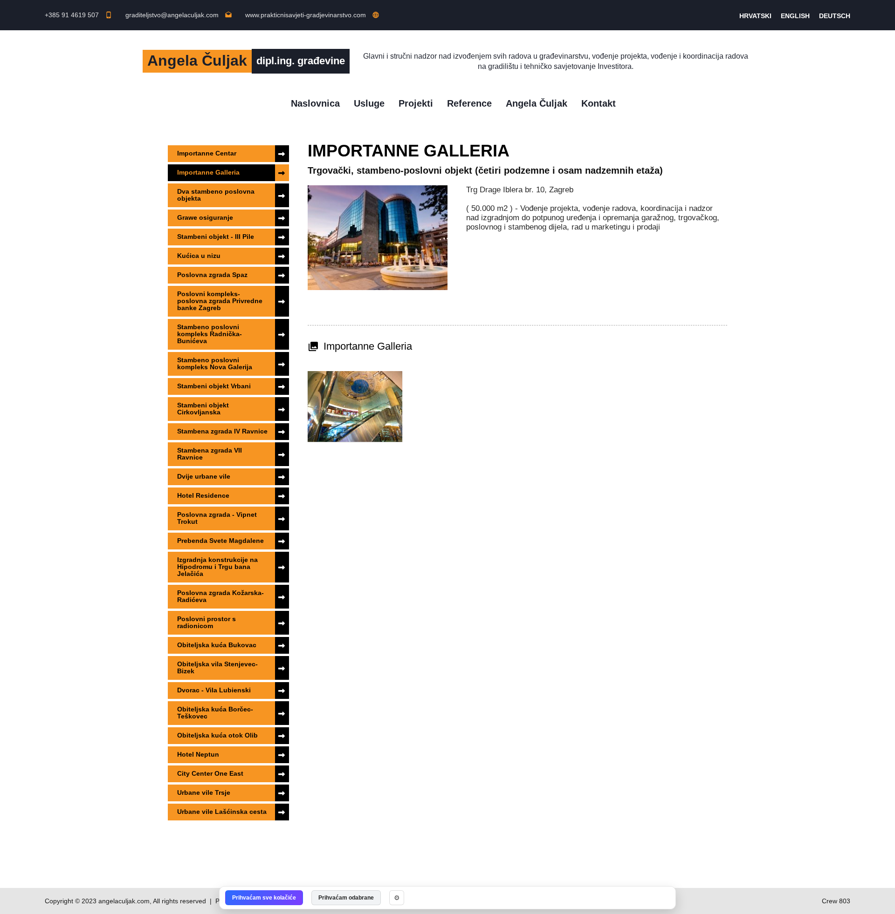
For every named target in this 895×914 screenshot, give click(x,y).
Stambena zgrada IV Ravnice (222, 431)
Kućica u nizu (198, 255)
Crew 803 (836, 901)
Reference (469, 103)
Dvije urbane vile (203, 476)
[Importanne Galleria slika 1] (355, 406)
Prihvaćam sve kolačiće (264, 897)
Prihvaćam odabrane (346, 897)
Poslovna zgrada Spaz (212, 274)
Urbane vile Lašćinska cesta (222, 811)
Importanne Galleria (208, 172)
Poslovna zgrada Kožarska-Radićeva (220, 596)
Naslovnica (315, 103)
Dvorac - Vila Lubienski (214, 690)
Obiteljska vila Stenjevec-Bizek (217, 667)
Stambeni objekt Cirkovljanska (203, 408)
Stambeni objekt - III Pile (215, 236)
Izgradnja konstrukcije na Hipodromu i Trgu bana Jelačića (217, 566)
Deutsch (834, 16)
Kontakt (598, 103)
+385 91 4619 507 (78, 15)
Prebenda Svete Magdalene (220, 540)
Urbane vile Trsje (203, 792)
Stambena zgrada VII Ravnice (209, 454)
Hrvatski (755, 16)
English (795, 16)
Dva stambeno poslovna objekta (216, 195)
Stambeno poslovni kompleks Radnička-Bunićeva (209, 334)
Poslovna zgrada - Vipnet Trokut (217, 518)
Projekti (416, 103)
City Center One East (210, 773)
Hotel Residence (203, 495)
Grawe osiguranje (205, 217)
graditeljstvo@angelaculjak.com (178, 15)
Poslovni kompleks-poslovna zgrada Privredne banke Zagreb (219, 300)
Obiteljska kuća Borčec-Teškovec (215, 712)
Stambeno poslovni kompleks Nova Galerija (214, 363)
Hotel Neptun (198, 754)
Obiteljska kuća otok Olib (217, 735)
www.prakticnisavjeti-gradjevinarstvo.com (312, 15)
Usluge (369, 103)
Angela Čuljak (536, 103)
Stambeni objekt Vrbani (214, 386)
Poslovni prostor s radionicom (206, 622)
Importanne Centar (206, 153)
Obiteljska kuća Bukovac (216, 645)
